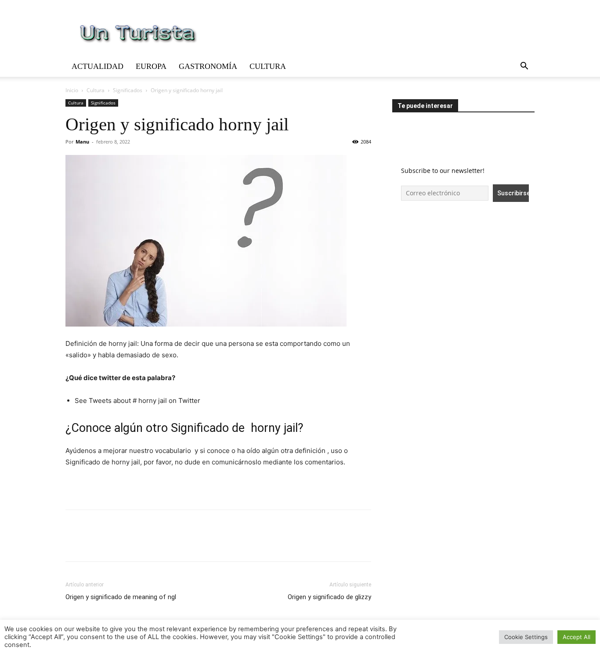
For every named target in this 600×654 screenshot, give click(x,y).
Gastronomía (208, 66)
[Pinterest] (114, 543)
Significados (127, 90)
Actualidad (97, 66)
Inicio (71, 90)
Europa (151, 66)
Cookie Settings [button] (526, 636)
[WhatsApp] (135, 543)
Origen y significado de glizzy (329, 597)
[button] (524, 67)
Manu (82, 141)
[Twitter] (94, 543)
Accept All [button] (576, 636)
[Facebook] (74, 543)
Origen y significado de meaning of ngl (120, 597)
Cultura (267, 66)
